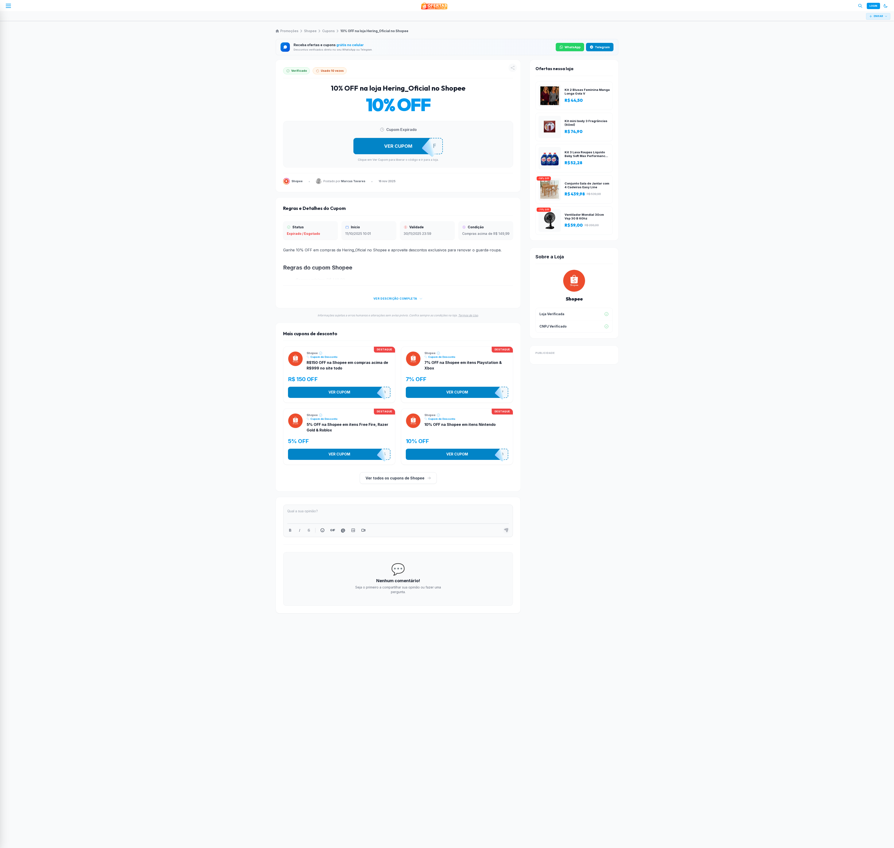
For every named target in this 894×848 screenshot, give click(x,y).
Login (873, 5)
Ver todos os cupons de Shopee (395, 478)
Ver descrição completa (395, 298)
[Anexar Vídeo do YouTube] (363, 530)
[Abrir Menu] (8, 5)
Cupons (328, 31)
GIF (332, 530)
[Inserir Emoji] (322, 530)
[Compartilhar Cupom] (512, 68)
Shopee (310, 31)
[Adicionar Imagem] (353, 530)
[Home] (434, 5)
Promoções (289, 31)
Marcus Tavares (353, 181)
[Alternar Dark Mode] (885, 5)
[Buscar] (860, 5)
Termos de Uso (468, 315)
